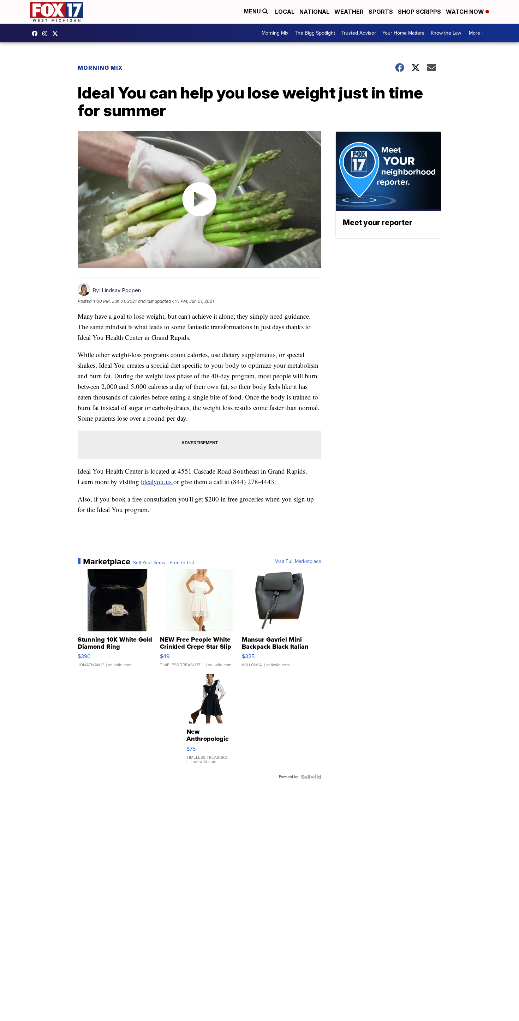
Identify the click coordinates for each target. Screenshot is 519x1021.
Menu (253, 11)
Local (284, 11)
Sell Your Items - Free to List (163, 562)
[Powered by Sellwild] (311, 776)
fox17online (36, 33)
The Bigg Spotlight (315, 33)
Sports (381, 11)
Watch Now (465, 11)
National (314, 11)
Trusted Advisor (358, 33)
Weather (349, 11)
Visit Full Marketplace (298, 561)
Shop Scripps (419, 11)
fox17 (56, 33)
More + (476, 33)
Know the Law (446, 33)
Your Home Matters (403, 33)
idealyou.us (157, 481)
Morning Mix (275, 33)
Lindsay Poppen (121, 290)
